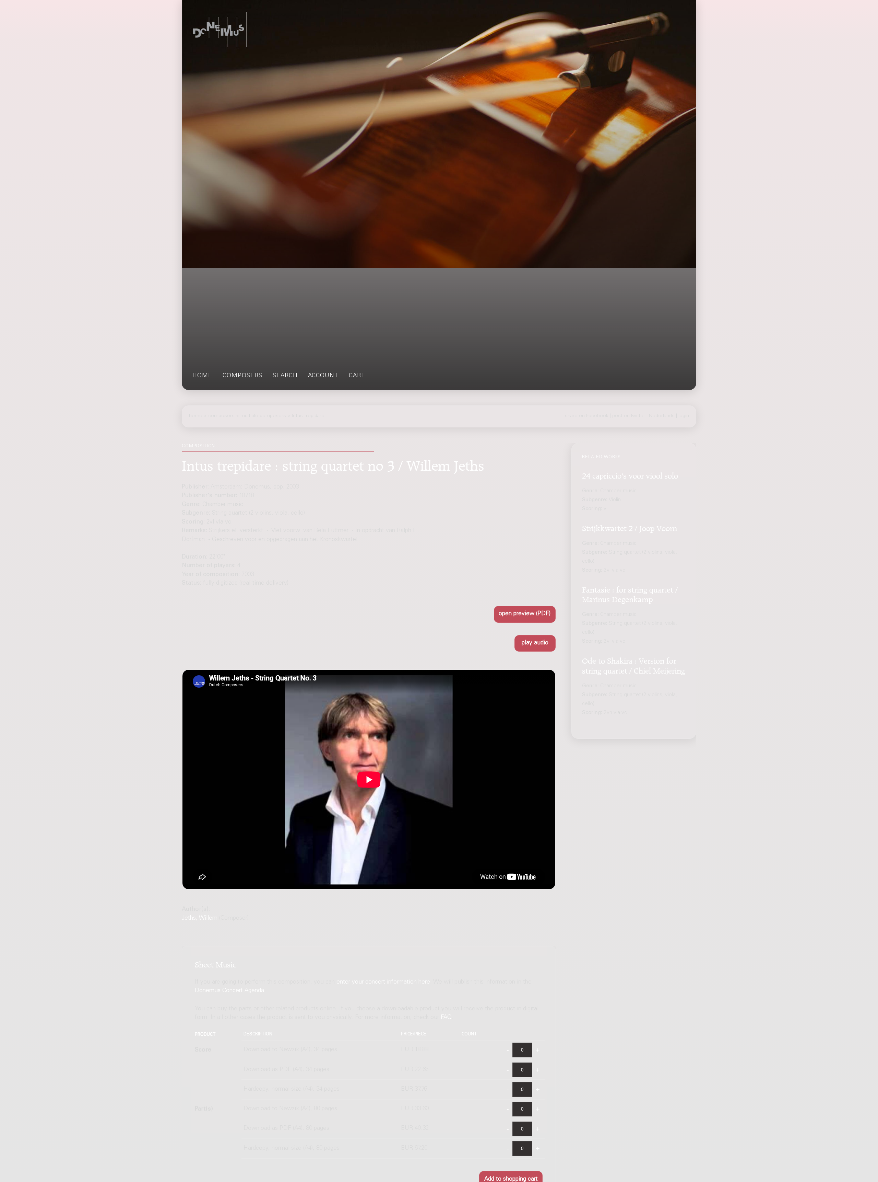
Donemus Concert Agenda (229, 991)
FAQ (446, 1018)
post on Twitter (628, 416)
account (323, 376)
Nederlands (662, 416)
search (285, 376)
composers (242, 376)
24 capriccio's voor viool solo (630, 474)
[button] (525, 614)
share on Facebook (586, 416)
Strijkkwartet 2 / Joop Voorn (629, 527)
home (202, 376)
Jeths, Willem (199, 918)
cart (357, 376)
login (683, 416)
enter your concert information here (383, 982)
